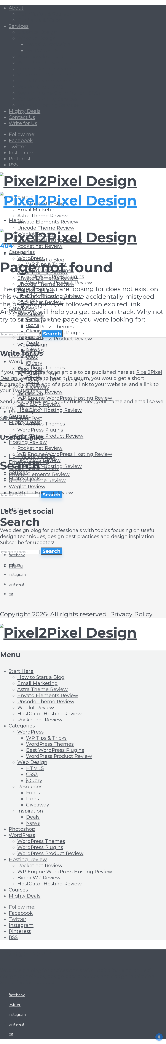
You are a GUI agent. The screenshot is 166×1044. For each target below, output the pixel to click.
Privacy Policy (131, 614)
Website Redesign (48, 44)
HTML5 (35, 768)
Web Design (32, 345)
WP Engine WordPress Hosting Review (64, 398)
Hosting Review (28, 442)
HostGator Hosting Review (49, 410)
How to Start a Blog (32, 456)
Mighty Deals (24, 111)
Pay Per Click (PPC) (40, 87)
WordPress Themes (50, 326)
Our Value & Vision (39, 20)
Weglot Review (27, 486)
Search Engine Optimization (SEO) (59, 93)
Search (52, 551)
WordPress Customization (48, 62)
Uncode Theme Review (45, 228)
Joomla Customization (44, 69)
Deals (33, 817)
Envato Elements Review (47, 222)
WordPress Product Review (59, 339)
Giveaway (37, 805)
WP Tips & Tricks (46, 738)
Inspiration (30, 811)
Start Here (21, 254)
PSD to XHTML (44, 50)
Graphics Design (37, 32)
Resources (30, 786)
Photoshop (22, 412)
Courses (18, 890)
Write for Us (23, 123)
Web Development (40, 56)
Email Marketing (37, 210)
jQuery (34, 363)
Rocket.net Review (39, 246)
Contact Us (22, 117)
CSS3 (32, 774)
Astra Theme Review (42, 216)
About (16, 8)
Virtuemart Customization (49, 75)
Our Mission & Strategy (44, 14)
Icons (32, 799)
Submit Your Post (21, 418)
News (33, 823)
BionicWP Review (39, 878)
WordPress (30, 732)
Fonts (33, 793)
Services (19, 26)
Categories (22, 726)
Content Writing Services (47, 99)
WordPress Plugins (40, 430)
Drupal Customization (43, 81)
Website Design (36, 38)
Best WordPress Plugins (55, 750)
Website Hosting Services (48, 105)
